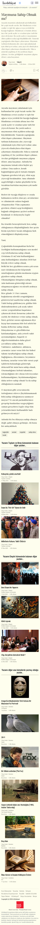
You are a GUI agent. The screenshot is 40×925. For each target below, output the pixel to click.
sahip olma (32, 432)
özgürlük (22, 432)
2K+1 (3, 737)
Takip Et (19, 62)
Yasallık (21, 894)
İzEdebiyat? (15, 896)
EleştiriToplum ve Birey (6, 477)
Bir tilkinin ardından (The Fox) (12, 771)
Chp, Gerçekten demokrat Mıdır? (13, 655)
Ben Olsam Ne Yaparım (9, 587)
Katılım (22, 891)
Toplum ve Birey (13, 64)
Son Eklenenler (6, 891)
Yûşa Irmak (12, 62)
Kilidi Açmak (6, 621)
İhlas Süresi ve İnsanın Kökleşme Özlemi (16, 875)
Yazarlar (15, 891)
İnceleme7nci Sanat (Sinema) (7, 811)
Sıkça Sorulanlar (26, 896)
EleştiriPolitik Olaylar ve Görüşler (8, 591)
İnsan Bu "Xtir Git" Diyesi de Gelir (13, 508)
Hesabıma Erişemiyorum (9, 894)
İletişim (28, 891)
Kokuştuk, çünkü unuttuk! (11, 474)
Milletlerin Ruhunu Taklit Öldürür (13, 541)
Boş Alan (4, 841)
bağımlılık (6, 432)
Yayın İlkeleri (5, 896)
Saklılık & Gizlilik (31, 894)
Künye (35, 896)
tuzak (4, 435)
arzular (14, 432)
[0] (3, 71)
